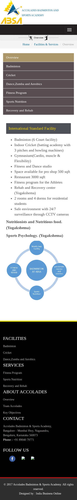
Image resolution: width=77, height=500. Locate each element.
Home (26, 44)
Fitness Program (16, 92)
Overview (12, 57)
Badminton (13, 66)
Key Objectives (12, 412)
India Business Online (48, 493)
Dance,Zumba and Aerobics (24, 84)
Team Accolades (12, 406)
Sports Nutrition (16, 101)
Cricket (10, 75)
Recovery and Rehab (19, 110)
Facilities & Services (46, 44)
